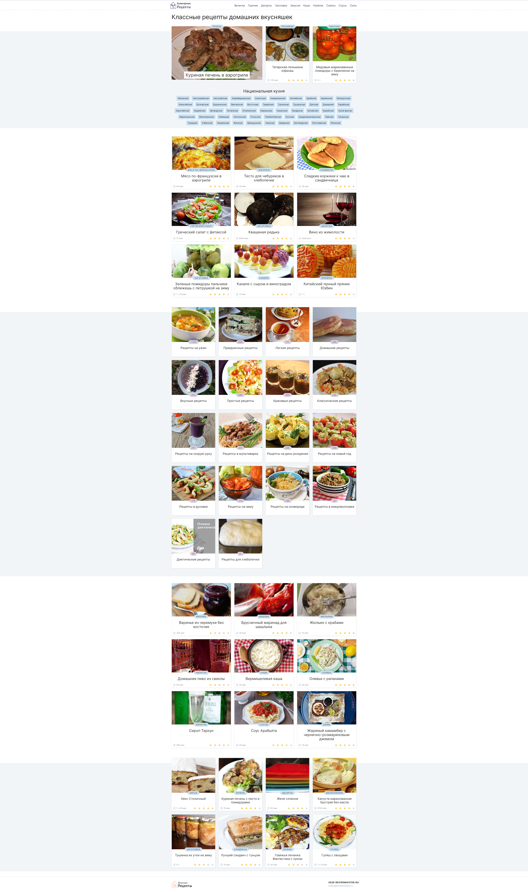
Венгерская (237, 104)
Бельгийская (185, 104)
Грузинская (299, 104)
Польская (255, 116)
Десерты (266, 5)
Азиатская (260, 98)
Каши (306, 5)
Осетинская (240, 116)
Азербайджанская (241, 98)
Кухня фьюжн (345, 110)
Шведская (284, 122)
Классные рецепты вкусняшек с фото (180, 5)
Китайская (312, 110)
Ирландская (216, 110)
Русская (290, 116)
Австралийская (201, 98)
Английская (296, 98)
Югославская (319, 122)
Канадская (297, 110)
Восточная (252, 104)
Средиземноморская (310, 116)
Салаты (330, 5)
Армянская (326, 98)
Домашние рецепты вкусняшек (182, 884)
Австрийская (220, 98)
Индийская (199, 110)
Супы (353, 5)
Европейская (182, 110)
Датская (314, 104)
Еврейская (343, 104)
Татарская (343, 116)
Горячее (253, 5)
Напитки (318, 5)
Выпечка (239, 5)
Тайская (329, 116)
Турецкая (192, 122)
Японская (335, 122)
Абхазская (183, 98)
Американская (277, 98)
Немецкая (224, 116)
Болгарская (203, 104)
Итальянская (249, 110)
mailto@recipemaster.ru (340, 885)
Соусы (343, 5)
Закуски (295, 5)
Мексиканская (206, 116)
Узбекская (207, 122)
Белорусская (343, 98)
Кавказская (266, 110)
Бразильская (219, 104)
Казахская (282, 110)
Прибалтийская (273, 116)
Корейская (328, 110)
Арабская (311, 98)
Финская (238, 122)
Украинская (223, 122)
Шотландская (301, 122)
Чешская (269, 122)
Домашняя (328, 104)
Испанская (232, 110)
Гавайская (268, 104)
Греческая (283, 104)
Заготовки (281, 5)
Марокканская (186, 116)
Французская (254, 122)
